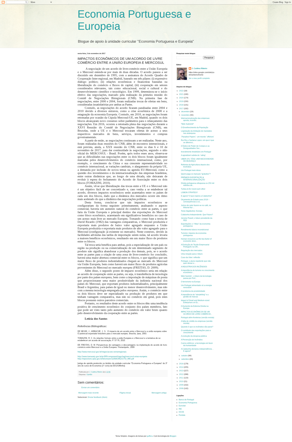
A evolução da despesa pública (194, 336)
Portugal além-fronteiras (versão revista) (197, 317)
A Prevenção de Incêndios (192, 340)
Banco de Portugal (186, 400)
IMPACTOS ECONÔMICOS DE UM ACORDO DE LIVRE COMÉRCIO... (196, 313)
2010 (181, 381)
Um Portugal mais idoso (191, 170)
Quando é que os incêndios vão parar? (197, 327)
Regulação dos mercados (191, 250)
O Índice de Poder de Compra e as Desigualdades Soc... (195, 147)
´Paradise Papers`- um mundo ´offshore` (197, 137)
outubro (184, 356)
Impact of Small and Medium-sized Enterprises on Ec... (195, 301)
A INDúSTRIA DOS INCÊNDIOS (194, 267)
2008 (181, 388)
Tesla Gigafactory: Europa (191, 211)
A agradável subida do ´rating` (193, 155)
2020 (181, 98)
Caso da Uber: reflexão (190, 257)
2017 (181, 108)
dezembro (185, 111)
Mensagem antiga (159, 393)
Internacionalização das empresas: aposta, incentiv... (195, 119)
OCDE (181, 412)
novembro (185, 115)
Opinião (89, 374)
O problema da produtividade (193, 291)
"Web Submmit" (187, 124)
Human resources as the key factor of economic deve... (196, 240)
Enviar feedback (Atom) (97, 397)
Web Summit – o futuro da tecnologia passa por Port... (196, 277)
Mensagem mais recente (88, 393)
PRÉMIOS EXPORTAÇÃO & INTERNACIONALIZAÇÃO (193, 178)
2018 (181, 105)
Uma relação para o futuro (192, 254)
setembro (185, 359)
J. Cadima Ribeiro (199, 68)
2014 (181, 367)
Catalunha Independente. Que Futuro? (197, 215)
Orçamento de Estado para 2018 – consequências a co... (195, 201)
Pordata (182, 415)
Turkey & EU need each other (193, 189)
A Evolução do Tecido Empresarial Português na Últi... (195, 246)
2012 (181, 374)
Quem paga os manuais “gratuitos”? (196, 174)
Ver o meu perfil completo (199, 78)
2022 (181, 91)
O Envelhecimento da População (194, 127)
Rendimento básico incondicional (195, 230)
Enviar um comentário (90, 387)
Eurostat (182, 406)
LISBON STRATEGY (189, 192)
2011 (181, 378)
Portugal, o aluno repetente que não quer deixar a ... (196, 262)
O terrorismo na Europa (190, 282)
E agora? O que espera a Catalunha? (196, 196)
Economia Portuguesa (188, 403)
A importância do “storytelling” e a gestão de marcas (195, 296)
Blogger (173, 436)
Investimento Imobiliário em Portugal (196, 152)
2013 (181, 371)
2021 (181, 94)
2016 (181, 364)
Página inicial (125, 393)
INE (180, 409)
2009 (181, 385)
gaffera (150, 436)
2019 (181, 101)
